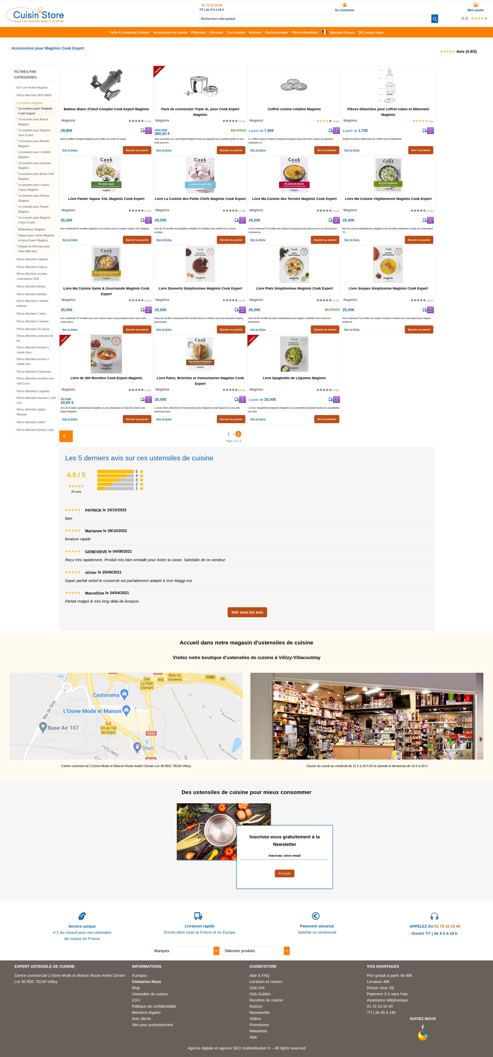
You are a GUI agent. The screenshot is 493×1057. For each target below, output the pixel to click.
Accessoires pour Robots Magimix (33, 122)
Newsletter (258, 1031)
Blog (135, 988)
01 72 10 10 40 (212, 5)
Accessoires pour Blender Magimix (33, 143)
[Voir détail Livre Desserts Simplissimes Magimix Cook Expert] (200, 264)
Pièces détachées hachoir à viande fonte (33, 350)
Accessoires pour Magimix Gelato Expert (34, 220)
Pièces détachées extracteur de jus (35, 338)
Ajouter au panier (137, 150)
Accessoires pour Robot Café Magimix (36, 176)
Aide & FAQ (259, 975)
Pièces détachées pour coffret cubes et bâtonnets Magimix (388, 111)
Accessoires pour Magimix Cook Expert (35, 111)
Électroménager (276, 32)
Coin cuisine (236, 32)
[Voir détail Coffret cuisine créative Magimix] (294, 85)
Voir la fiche (70, 150)
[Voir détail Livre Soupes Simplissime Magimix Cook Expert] (388, 264)
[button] (434, 18)
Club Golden (260, 994)
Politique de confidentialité (154, 1006)
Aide (253, 1037)
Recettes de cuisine (266, 1000)
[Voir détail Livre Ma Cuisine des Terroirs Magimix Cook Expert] (294, 175)
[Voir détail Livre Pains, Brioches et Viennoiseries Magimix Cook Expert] (200, 354)
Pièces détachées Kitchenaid (34, 371)
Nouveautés (259, 1012)
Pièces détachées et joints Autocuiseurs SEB (32, 276)
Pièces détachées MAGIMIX (34, 95)
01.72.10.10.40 (380, 1006)
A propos (139, 975)
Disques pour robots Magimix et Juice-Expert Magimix (36, 238)
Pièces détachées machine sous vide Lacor (35, 381)
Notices (255, 1006)
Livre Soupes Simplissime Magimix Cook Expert (388, 288)
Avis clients (141, 1019)
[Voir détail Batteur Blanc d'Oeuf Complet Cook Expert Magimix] (106, 85)
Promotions (259, 1025)
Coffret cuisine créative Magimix (294, 109)
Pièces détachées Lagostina (33, 391)
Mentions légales (146, 1012)
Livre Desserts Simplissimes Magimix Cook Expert (200, 288)
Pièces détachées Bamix (31, 286)
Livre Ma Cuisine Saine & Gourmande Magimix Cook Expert (106, 290)
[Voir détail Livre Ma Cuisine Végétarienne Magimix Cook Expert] (388, 175)
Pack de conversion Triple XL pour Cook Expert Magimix (200, 111)
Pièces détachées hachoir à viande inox (33, 361)
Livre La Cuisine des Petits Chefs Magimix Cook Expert (200, 199)
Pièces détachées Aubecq (32, 267)
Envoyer (285, 873)
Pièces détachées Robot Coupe (35, 429)
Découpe (216, 32)
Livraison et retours (265, 982)
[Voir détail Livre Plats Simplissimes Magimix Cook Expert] (294, 264)
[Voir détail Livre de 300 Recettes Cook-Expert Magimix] (106, 354)
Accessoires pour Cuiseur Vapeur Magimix (33, 187)
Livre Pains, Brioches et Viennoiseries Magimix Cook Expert (200, 380)
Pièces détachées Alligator (32, 259)
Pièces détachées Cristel (31, 313)
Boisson (255, 32)
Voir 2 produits (326, 150)
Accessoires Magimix (30, 102)
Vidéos (255, 1019)
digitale (208, 1048)
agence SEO (230, 1048)
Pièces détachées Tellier (31, 422)
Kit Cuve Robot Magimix (32, 87)
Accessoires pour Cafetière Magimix (34, 154)
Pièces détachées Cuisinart (33, 321)
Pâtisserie (198, 32)
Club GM (257, 988)
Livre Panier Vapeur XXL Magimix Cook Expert (106, 199)
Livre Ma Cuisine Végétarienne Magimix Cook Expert (388, 199)
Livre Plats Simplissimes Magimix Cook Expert (294, 288)
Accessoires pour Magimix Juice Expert (34, 133)
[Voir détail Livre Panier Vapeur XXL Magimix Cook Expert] (106, 175)
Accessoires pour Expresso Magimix (34, 165)
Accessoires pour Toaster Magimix (33, 209)
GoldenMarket (254, 1048)
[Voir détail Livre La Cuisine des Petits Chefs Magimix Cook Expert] (200, 175)
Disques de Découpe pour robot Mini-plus (34, 249)
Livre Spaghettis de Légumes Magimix (294, 378)
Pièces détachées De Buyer (33, 329)
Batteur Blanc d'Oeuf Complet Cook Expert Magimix (106, 109)
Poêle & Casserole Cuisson (129, 32)
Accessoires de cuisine (170, 32)
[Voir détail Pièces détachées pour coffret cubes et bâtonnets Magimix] (388, 85)
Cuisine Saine (373, 32)
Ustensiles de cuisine (150, 994)
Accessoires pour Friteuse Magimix (33, 198)
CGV (136, 1000)
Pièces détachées (305, 32)
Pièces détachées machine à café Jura (36, 400)
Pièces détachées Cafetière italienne (33, 303)
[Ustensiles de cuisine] (35, 21)
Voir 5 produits (420, 150)
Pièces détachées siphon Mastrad (31, 412)
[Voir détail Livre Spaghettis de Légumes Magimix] (294, 354)
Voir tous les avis (247, 612)
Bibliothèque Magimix (31, 229)
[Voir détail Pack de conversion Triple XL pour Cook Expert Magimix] (200, 85)
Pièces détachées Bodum (32, 294)
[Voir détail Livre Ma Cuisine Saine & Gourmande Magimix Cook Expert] (106, 264)
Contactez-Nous (146, 982)
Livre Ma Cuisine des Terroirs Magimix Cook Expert (294, 199)
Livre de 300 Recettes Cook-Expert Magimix (106, 378)
